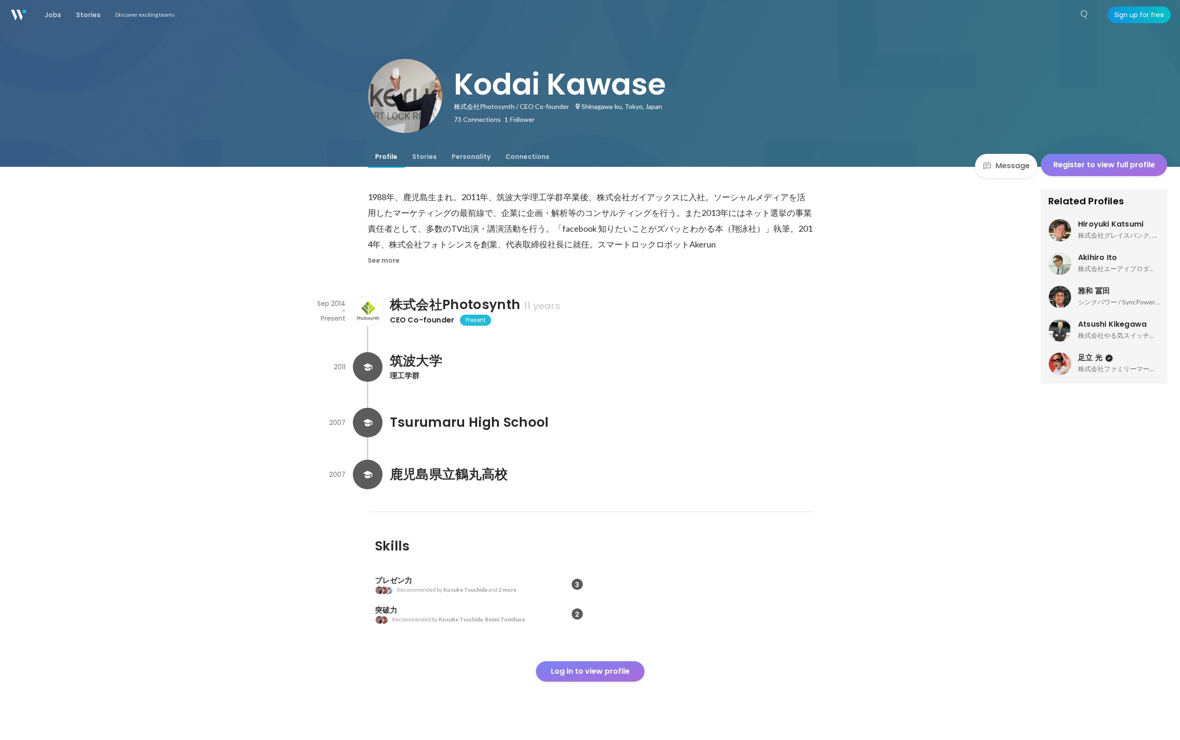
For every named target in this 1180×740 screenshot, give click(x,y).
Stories (424, 156)
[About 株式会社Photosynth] (368, 311)
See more (384, 260)
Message (1012, 165)
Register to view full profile (1104, 164)
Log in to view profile (590, 671)
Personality (471, 156)
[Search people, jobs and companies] (1084, 15)
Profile (386, 156)
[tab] (386, 156)
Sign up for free (1139, 14)
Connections (527, 156)
